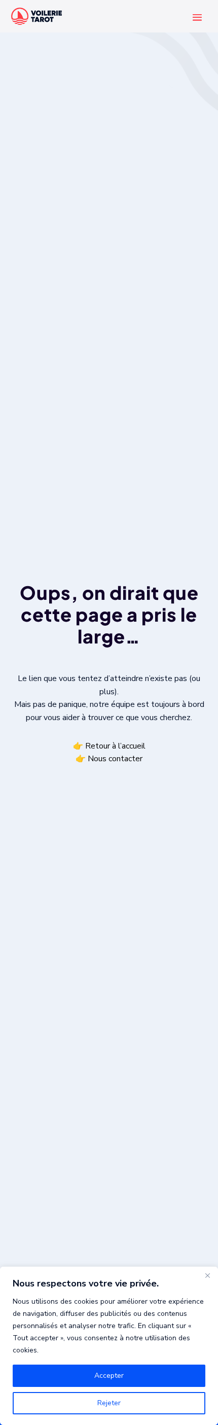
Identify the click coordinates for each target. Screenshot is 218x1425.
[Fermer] (207, 1275)
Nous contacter (115, 759)
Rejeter (109, 1403)
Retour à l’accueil (115, 746)
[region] (109, 1346)
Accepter (109, 1375)
